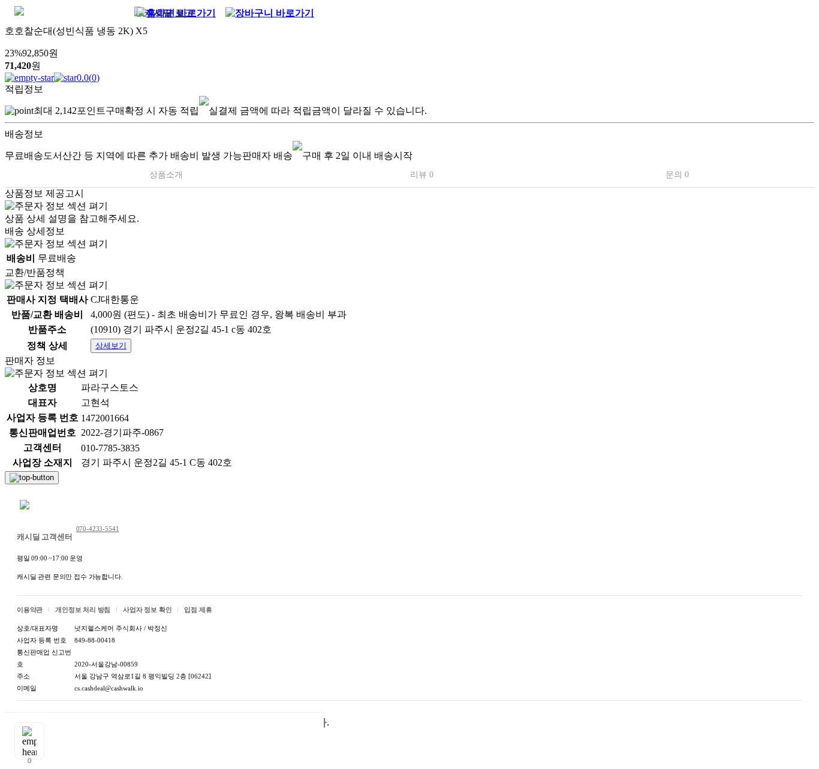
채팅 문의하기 (56, 506)
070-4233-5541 (97, 528)
